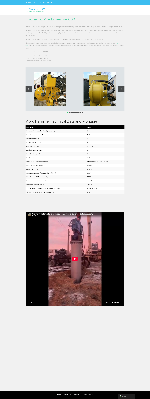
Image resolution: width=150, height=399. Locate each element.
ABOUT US (91, 10)
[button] (29, 89)
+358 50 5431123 (33, 2)
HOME (81, 10)
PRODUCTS (103, 10)
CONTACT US (115, 10)
